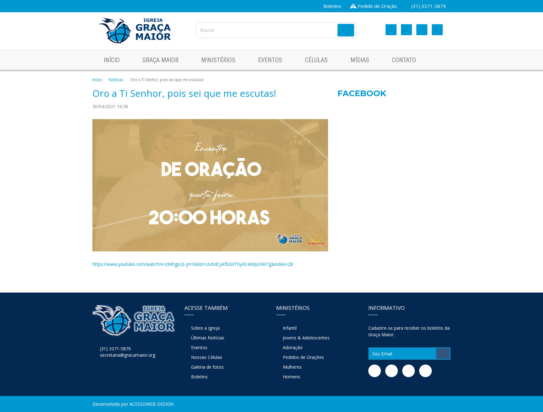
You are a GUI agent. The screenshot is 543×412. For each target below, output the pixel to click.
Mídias (359, 60)
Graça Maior (160, 60)
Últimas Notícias (207, 338)
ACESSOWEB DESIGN (151, 404)
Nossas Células (206, 357)
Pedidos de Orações (303, 357)
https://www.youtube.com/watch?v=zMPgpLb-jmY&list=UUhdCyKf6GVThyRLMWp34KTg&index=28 (192, 264)
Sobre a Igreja (205, 328)
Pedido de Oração (376, 6)
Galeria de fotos (207, 367)
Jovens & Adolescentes (306, 338)
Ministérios (218, 60)
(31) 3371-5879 (428, 6)
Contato (404, 60)
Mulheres (292, 367)
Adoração (293, 347)
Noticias (116, 79)
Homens (291, 377)
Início (112, 60)
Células (316, 60)
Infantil (290, 328)
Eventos (270, 60)
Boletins (331, 6)
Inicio (97, 79)
